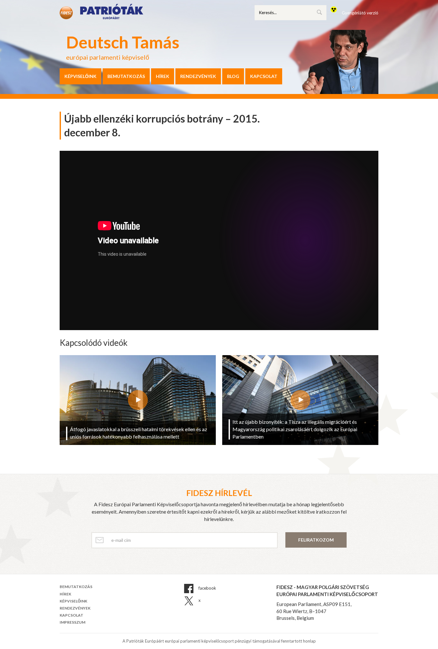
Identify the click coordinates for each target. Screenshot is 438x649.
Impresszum (72, 622)
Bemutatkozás (126, 76)
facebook (207, 588)
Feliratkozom (316, 539)
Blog (233, 76)
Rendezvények (198, 76)
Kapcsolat (263, 76)
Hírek (162, 76)
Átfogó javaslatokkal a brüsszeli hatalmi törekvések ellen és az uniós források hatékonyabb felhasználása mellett (138, 433)
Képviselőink (80, 76)
